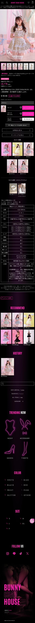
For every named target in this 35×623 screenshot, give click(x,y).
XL (25, 523)
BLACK (10, 485)
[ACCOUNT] (28, 3)
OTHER (27, 495)
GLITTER (11, 495)
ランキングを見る (17, 135)
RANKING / (17, 393)
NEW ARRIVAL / (17, 390)
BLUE (26, 480)
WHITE (10, 480)
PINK (26, 490)
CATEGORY (17, 401)
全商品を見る (17, 130)
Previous (1, 35)
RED (26, 485)
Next (33, 35)
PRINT (10, 490)
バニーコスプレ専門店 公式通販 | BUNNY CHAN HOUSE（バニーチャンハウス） (15, 6)
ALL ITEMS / (17, 397)
